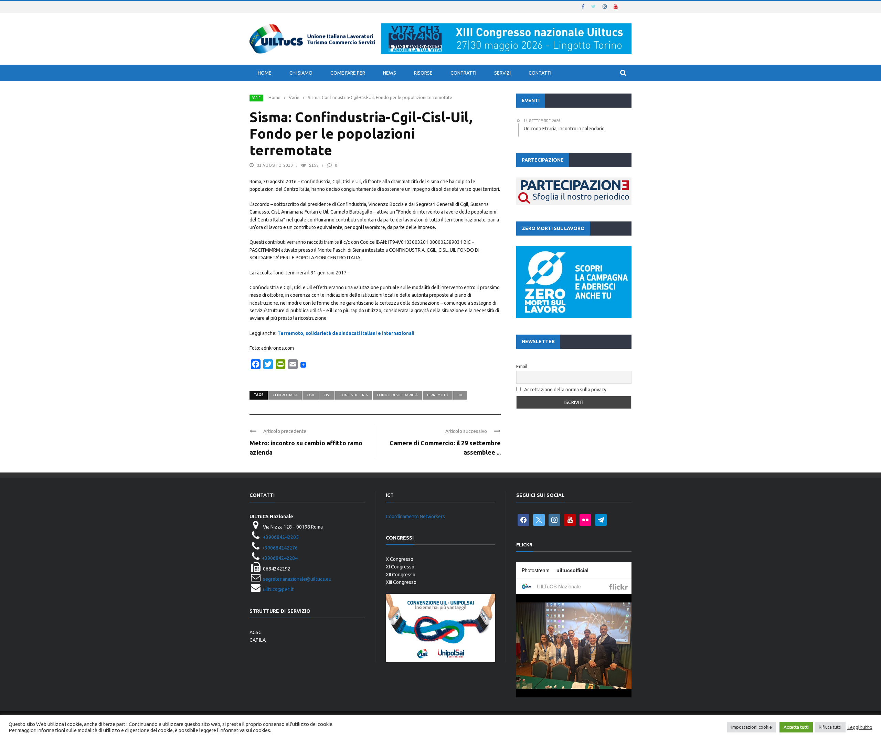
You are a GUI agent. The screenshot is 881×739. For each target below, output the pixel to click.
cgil (311, 395)
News (389, 73)
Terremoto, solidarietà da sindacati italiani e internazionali (345, 333)
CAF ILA (258, 640)
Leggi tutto (859, 727)
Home (265, 73)
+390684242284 (280, 558)
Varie (256, 98)
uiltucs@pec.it (278, 589)
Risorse (423, 73)
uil (460, 395)
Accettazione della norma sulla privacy (565, 389)
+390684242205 (281, 537)
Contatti (540, 73)
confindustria (353, 395)
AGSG (256, 632)
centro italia (285, 395)
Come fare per (347, 73)
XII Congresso (400, 574)
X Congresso (399, 559)
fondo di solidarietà (397, 395)
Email (522, 366)
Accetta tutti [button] (796, 727)
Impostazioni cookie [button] (751, 727)
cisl (326, 395)
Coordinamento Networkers (415, 516)
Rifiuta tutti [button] (830, 727)
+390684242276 (280, 548)
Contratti (463, 73)
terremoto (437, 395)
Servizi (502, 73)
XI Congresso (400, 566)
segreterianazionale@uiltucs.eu (297, 579)
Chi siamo (300, 73)
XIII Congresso (401, 582)
